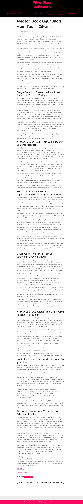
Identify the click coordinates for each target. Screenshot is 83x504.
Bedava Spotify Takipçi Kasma (11, 12)
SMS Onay (40, 12)
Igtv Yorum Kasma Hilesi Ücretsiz (23, 12)
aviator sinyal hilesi (22, 472)
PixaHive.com (54, 502)
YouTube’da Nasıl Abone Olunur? (71, 12)
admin (25, 33)
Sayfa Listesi (35, 12)
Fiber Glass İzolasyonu (42, 4)
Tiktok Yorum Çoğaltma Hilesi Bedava (50, 12)
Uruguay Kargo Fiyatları (61, 12)
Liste (31, 13)
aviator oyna (20, 469)
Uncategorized (29, 476)
